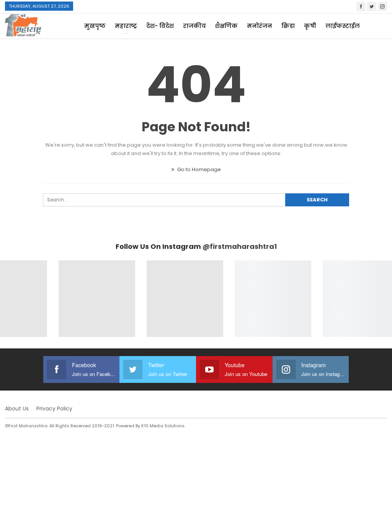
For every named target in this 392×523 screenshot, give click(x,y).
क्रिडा (288, 26)
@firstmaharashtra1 (240, 246)
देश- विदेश (160, 26)
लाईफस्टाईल (342, 26)
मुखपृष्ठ (95, 26)
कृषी (310, 26)
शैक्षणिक (226, 26)
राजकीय (194, 26)
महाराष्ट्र (126, 26)
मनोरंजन (259, 26)
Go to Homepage (198, 169)
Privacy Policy (54, 408)
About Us (17, 408)
